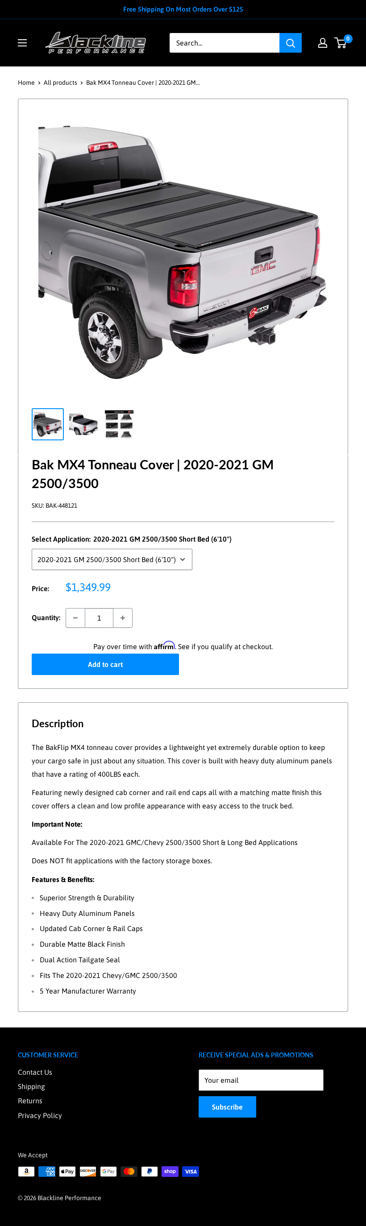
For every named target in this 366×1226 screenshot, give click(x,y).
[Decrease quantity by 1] (75, 618)
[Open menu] (22, 42)
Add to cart (105, 664)
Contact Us (35, 1072)
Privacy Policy (40, 1115)
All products (60, 82)
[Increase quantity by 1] (122, 618)
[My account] (322, 43)
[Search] (290, 43)
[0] (340, 42)
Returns (30, 1101)
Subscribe (227, 1107)
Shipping (31, 1086)
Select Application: (132, 539)
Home (26, 82)
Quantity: (46, 617)
